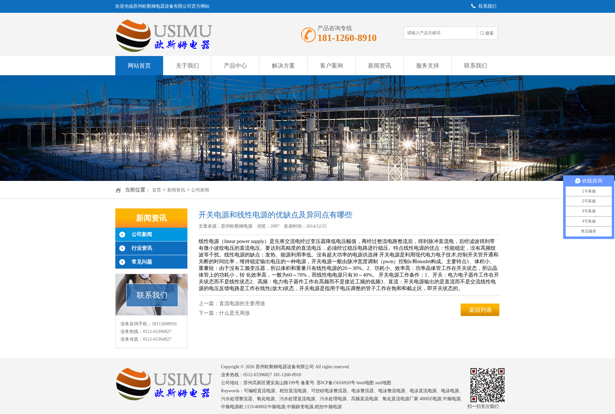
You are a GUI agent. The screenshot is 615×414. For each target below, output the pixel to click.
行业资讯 (142, 248)
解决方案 (283, 65)
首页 (156, 190)
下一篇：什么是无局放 (224, 313)
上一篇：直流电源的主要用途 (232, 303)
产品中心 (235, 65)
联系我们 (475, 65)
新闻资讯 (379, 65)
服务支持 (427, 65)
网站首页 (139, 65)
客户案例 (331, 65)
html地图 (365, 382)
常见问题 (142, 261)
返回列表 (480, 310)
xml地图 (383, 382)
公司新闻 (200, 190)
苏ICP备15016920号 (336, 382)
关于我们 (187, 65)
